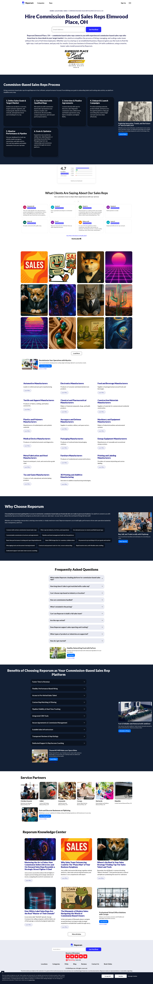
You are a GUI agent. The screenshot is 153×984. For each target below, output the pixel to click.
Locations (59, 11)
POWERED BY (122, 136)
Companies (40, 3)
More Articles (76, 934)
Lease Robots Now (45, 366)
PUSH (150, 982)
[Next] (78, 201)
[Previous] (74, 201)
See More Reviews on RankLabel (76, 235)
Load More (76, 353)
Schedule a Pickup (125, 731)
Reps (50, 3)
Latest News (123, 134)
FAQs (66, 964)
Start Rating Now (45, 816)
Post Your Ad (123, 541)
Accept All (108, 976)
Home (52, 11)
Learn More (53, 759)
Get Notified (93, 29)
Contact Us (95, 964)
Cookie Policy (31, 980)
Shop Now (71, 655)
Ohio (65, 11)
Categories (56, 964)
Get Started (103, 921)
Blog (74, 964)
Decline (121, 976)
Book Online (108, 964)
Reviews (84, 964)
